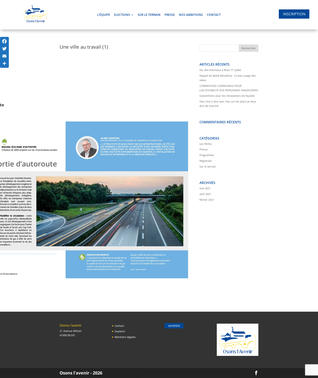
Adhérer (174, 326)
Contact (214, 15)
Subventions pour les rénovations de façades (227, 95)
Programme (206, 155)
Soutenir (120, 331)
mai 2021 (205, 188)
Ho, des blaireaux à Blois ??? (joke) (220, 70)
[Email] (4, 56)
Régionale (205, 161)
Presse (170, 15)
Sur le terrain (149, 15)
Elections (122, 15)
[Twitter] (4, 48)
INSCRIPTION (294, 13)
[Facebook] (4, 41)
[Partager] (4, 63)
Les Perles (205, 144)
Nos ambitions (191, 15)
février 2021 (206, 199)
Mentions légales (125, 337)
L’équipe (103, 15)
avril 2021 (205, 194)
